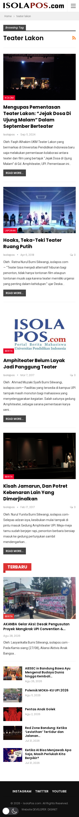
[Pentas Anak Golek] (12, 714)
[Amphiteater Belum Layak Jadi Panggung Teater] (39, 330)
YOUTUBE (59, 791)
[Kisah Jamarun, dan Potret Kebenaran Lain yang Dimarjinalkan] (39, 456)
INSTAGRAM (22, 791)
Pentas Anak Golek (40, 709)
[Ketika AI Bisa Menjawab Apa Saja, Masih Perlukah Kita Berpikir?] (12, 755)
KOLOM (9, 97)
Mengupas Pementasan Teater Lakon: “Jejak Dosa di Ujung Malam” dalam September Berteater (37, 116)
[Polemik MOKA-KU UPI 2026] (12, 695)
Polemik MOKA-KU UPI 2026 (46, 690)
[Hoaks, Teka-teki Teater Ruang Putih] (39, 210)
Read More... (14, 173)
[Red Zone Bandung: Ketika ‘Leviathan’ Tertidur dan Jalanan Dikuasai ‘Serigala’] (12, 733)
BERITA (9, 351)
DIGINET (52, 809)
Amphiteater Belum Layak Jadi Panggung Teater (34, 363)
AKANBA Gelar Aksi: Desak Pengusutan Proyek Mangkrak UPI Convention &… (36, 626)
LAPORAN (10, 230)
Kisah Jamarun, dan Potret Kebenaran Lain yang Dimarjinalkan (35, 492)
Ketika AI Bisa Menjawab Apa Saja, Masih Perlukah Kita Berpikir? (48, 754)
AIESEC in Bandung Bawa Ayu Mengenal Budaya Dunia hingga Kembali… (47, 672)
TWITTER (41, 791)
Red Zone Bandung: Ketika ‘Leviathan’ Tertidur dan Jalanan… (46, 732)
